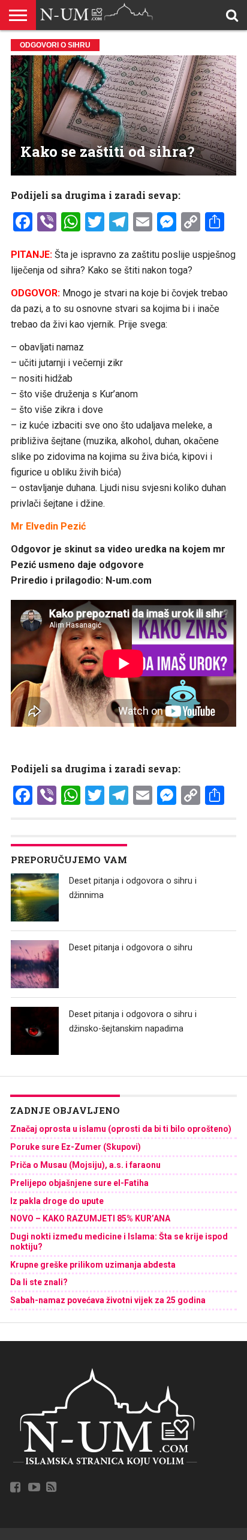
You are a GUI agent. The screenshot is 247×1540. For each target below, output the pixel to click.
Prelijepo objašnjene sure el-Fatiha (79, 1183)
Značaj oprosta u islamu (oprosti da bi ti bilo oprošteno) (120, 1129)
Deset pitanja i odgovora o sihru (130, 948)
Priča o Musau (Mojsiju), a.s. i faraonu (85, 1165)
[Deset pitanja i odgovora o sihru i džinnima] (35, 897)
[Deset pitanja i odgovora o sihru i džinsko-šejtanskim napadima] (35, 1031)
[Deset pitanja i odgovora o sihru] (35, 964)
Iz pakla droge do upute (57, 1201)
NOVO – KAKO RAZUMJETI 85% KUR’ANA (90, 1218)
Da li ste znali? (39, 1282)
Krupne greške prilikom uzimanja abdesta (93, 1265)
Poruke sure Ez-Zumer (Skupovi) (75, 1147)
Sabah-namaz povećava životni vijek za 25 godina (108, 1300)
